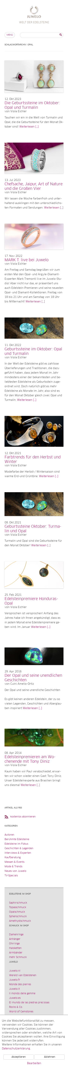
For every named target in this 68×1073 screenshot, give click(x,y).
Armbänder (15, 953)
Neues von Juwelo (15, 871)
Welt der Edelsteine (34, 12)
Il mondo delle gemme (22, 993)
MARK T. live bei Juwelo (27, 260)
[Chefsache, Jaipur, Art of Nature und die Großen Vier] (34, 177)
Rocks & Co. (16, 1007)
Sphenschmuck (18, 916)
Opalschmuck (17, 912)
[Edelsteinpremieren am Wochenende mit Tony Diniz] (34, 750)
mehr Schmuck (18, 957)
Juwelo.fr (14, 980)
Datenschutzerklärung (16, 1048)
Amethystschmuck (20, 921)
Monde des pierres (20, 984)
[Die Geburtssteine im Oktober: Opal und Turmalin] (34, 96)
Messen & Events (14, 862)
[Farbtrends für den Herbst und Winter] (34, 450)
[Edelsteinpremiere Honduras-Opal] (34, 592)
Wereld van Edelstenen (22, 975)
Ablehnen (49, 1057)
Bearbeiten (34, 1063)
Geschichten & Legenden (19, 848)
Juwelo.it (14, 989)
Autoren (9, 835)
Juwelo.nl (14, 971)
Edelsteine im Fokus (16, 844)
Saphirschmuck (18, 903)
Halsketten (15, 948)
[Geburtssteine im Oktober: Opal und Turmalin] (34, 342)
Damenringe (16, 934)
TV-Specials (11, 875)
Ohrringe (14, 943)
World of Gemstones (21, 1011)
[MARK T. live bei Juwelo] (34, 253)
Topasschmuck (17, 907)
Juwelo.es (15, 998)
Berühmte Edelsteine (17, 839)
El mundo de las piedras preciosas (29, 1002)
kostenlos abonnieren (23, 817)
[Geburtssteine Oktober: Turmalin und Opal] (34, 519)
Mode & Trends (13, 866)
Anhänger (14, 939)
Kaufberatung (13, 857)
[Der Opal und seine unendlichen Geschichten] (34, 668)
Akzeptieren (19, 1057)
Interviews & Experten (18, 853)
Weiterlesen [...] (29, 126)
